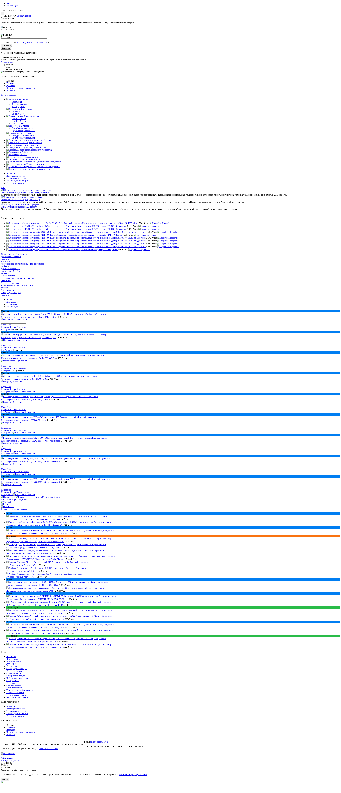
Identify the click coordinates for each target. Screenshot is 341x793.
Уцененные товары (15, 183)
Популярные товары (15, 176)
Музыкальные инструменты (19, 695)
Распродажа (11, 304)
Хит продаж (11, 302)
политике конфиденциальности (133, 774)
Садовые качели (13, 685)
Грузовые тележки (14, 671)
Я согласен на (26, 43)
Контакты (10, 83)
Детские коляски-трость (17, 697)
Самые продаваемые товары (14, 509)
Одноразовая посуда (15, 676)
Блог (3, 187)
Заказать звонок (24, 16)
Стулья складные (14, 688)
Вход (8, 3)
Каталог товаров (8, 95)
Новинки (10, 173)
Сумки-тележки (13, 673)
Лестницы (11, 656)
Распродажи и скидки (16, 178)
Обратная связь (8, 758)
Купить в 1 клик (8, 327)
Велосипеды (12, 659)
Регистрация (12, 6)
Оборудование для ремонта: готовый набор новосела (25, 192)
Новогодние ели (13, 661)
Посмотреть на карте (48, 748)
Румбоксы (11, 683)
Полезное (10, 90)
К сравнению (22, 451)
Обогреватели (12, 680)
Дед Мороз (11, 664)
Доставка (10, 85)
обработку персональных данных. (32, 43)
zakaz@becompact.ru (99, 742)
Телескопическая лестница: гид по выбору (20, 199)
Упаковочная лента (15, 692)
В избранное (7, 329)
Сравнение (21, 327)
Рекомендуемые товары (17, 181)
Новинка (10, 299)
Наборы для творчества (17, 678)
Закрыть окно (7, 62)
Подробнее (167, 223)
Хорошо (5, 779)
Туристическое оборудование (19, 690)
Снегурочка (11, 666)
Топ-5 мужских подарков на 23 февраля (19, 207)
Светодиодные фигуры (16, 668)
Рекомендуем (12, 307)
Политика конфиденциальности (21, 88)
